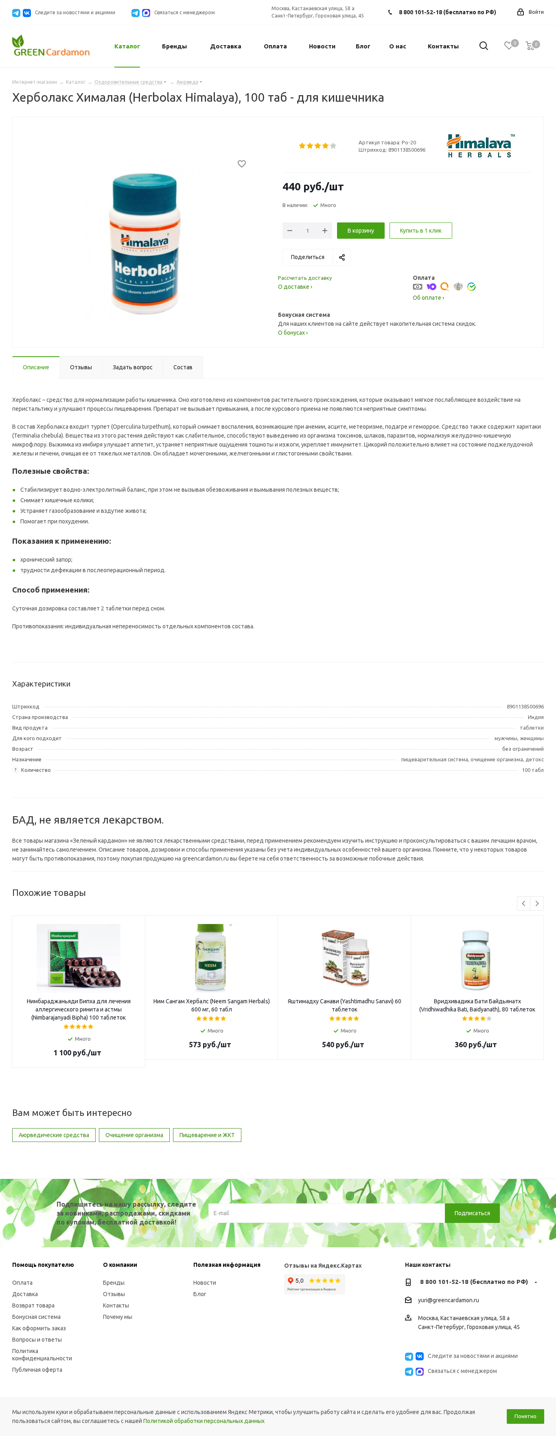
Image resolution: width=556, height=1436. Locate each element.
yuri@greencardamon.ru (448, 1300)
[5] (333, 146)
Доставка (25, 1294)
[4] (326, 146)
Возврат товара (33, 1305)
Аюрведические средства (54, 1135)
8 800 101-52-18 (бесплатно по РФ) (447, 12)
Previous (524, 904)
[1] (302, 146)
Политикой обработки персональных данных (204, 1421)
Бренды (114, 1282)
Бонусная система (36, 1317)
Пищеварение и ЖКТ (207, 1135)
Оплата (22, 1282)
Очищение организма (134, 1135)
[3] (318, 146)
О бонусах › (293, 332)
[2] (310, 146)
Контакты (116, 1305)
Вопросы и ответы (37, 1339)
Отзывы (114, 1294)
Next (537, 904)
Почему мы (117, 1317)
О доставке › (295, 286)
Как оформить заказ (39, 1328)
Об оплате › (428, 297)
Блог (199, 1294)
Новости (204, 1282)
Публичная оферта (37, 1369)
